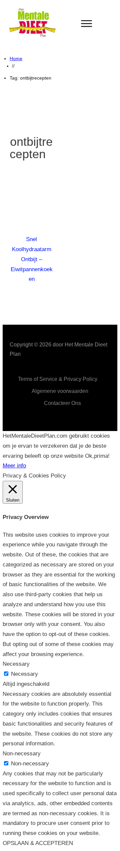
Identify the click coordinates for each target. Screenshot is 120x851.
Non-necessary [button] (22, 753)
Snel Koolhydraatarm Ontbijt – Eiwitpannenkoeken (32, 259)
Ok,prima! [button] (97, 456)
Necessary (24, 674)
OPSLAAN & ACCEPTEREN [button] (38, 843)
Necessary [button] (16, 664)
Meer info (14, 465)
